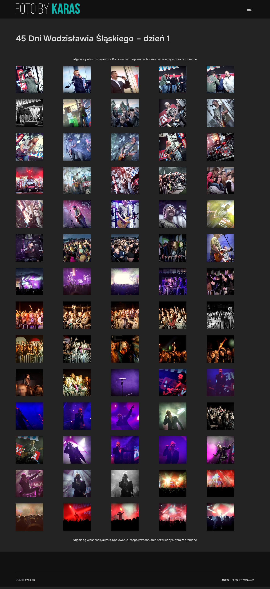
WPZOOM (248, 579)
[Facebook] (20, 561)
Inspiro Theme (230, 579)
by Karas (30, 579)
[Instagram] (28, 561)
